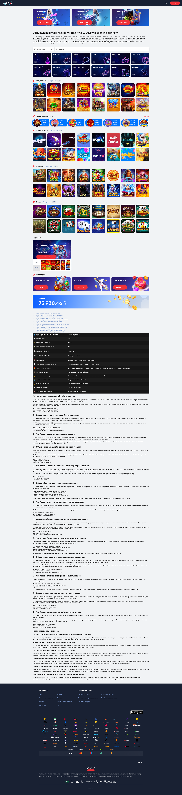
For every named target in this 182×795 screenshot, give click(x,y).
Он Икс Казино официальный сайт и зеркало (46, 314)
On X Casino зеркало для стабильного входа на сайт (49, 330)
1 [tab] (87, 24)
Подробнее (123, 22)
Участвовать (46, 257)
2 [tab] (89, 24)
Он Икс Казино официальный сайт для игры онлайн (49, 332)
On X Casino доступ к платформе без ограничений (48, 315)
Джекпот (41, 701)
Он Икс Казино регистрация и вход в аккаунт (47, 317)
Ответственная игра (107, 694)
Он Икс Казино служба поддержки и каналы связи (48, 329)
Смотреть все (53, 81)
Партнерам (42, 705)
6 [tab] (95, 24)
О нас (40, 694)
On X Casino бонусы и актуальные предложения (47, 321)
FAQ (58, 705)
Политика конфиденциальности (88, 698)
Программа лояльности (46, 698)
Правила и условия (84, 694)
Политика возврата (84, 701)
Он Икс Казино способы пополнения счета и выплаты (49, 323)
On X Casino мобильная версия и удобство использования (51, 324)
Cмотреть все (55, 130)
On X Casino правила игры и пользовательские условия (50, 327)
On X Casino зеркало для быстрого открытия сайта (48, 318)
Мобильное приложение (64, 701)
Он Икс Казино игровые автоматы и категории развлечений (51, 320)
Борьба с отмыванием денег (110, 698)
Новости (59, 694)
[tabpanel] (51, 17)
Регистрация (175, 3)
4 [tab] (92, 24)
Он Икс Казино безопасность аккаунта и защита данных (50, 326)
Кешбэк (59, 698)
